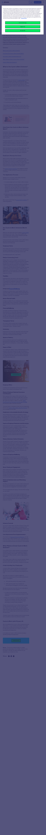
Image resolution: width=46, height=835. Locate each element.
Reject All (22, 26)
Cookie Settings (22, 22)
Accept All (22, 30)
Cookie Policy (24, 18)
